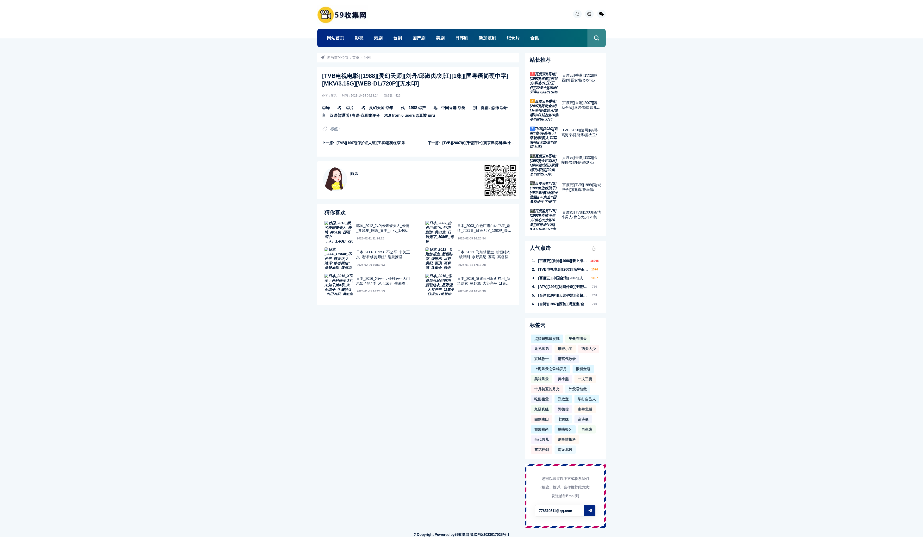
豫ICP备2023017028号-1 (489, 534)
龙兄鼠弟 (541, 349)
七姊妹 (563, 419)
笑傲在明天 (578, 338)
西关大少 (588, 349)
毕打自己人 (587, 399)
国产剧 (418, 38)
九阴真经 (541, 409)
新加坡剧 (487, 38)
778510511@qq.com (555, 511)
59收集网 (462, 534)
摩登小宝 (565, 349)
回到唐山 (541, 419)
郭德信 (563, 409)
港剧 (378, 38)
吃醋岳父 (541, 399)
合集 (534, 38)
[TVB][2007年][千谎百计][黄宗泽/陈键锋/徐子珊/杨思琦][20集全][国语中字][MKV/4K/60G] (513, 143)
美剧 (440, 38)
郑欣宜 (563, 399)
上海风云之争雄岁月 (550, 369)
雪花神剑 (541, 449)
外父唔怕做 (578, 389)
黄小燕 (563, 379)
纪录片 (513, 38)
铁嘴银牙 (565, 429)
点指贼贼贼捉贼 (547, 338)
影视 (359, 38)
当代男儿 (541, 439)
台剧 (397, 38)
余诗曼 (583, 419)
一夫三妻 (585, 379)
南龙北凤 (565, 449)
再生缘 (586, 429)
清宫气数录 (567, 359)
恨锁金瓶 (583, 369)
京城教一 (541, 359)
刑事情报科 (567, 439)
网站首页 (335, 38)
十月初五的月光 (547, 389)
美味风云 (541, 379)
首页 (355, 57)
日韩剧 (461, 38)
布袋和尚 (541, 429)
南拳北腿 (585, 409)
